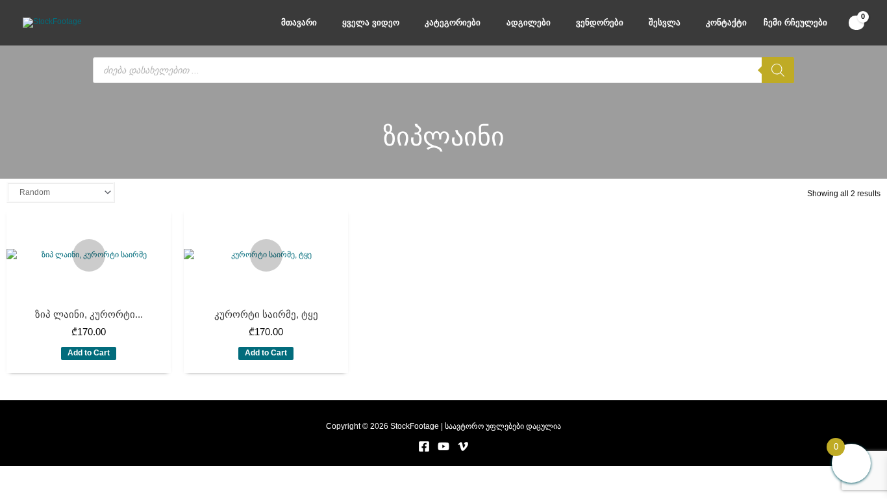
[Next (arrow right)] (80, 489)
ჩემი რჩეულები (795, 22)
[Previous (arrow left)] (26, 489)
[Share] (134, 474)
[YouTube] (443, 446)
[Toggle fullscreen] (80, 474)
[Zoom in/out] (26, 474)
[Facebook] (424, 446)
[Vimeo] (463, 446)
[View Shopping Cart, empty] (856, 23)
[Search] (778, 70)
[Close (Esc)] (188, 474)
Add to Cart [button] (89, 352)
